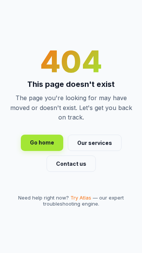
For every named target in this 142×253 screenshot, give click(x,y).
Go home (42, 142)
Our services (94, 143)
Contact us (71, 163)
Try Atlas (80, 198)
